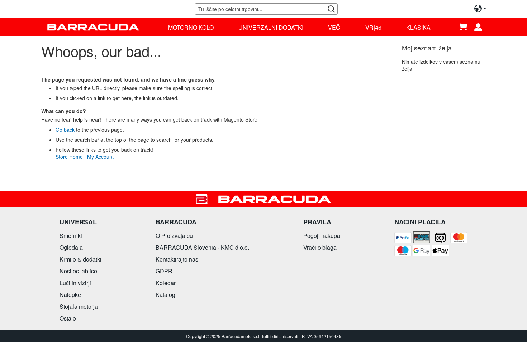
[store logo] (93, 27)
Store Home (69, 156)
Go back (65, 129)
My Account (100, 156)
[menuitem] (191, 27)
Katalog (165, 294)
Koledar (166, 283)
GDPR (164, 271)
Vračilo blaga (320, 247)
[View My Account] (481, 27)
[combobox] (266, 9)
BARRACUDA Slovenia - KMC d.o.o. (202, 247)
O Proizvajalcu (174, 235)
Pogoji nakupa (321, 235)
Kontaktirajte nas (177, 259)
